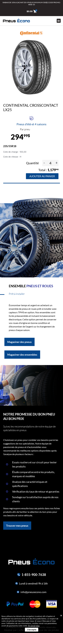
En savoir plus (33, 626)
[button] (59, 21)
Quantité (32, 163)
